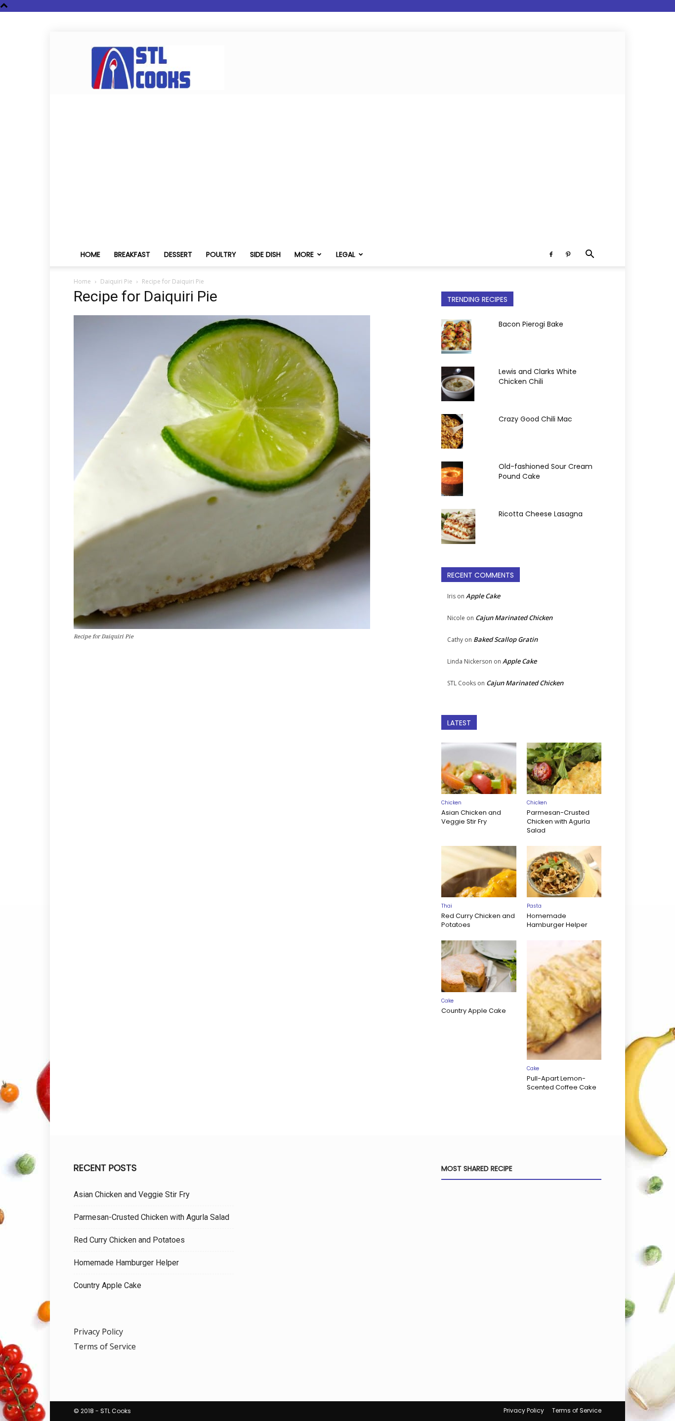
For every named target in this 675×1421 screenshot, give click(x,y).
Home (90, 254)
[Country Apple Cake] (478, 966)
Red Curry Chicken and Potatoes (478, 920)
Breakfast (132, 254)
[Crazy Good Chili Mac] (452, 431)
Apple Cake (483, 595)
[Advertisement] (337, 168)
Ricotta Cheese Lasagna (541, 514)
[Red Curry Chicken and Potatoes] (478, 871)
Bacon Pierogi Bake (531, 324)
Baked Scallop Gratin (505, 639)
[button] (589, 255)
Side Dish (265, 254)
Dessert (178, 254)
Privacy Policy (98, 1331)
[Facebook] (551, 254)
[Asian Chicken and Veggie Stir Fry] (478, 768)
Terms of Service (105, 1346)
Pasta (534, 906)
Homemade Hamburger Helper (557, 920)
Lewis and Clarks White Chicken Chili (538, 376)
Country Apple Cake (473, 1010)
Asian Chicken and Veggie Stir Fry (471, 817)
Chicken (451, 802)
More (304, 254)
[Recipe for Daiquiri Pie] (222, 626)
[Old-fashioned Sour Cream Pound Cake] (452, 478)
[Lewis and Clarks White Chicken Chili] (457, 384)
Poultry (221, 254)
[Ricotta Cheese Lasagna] (458, 526)
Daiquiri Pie (116, 281)
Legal (345, 254)
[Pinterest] (567, 254)
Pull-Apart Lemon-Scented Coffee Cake (561, 1083)
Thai (446, 906)
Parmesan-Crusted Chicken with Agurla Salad (558, 821)
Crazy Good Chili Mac (535, 419)
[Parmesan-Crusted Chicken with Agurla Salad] (564, 768)
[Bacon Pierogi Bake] (456, 336)
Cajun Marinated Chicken (513, 617)
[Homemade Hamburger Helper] (564, 871)
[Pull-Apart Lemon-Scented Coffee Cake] (564, 1000)
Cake (447, 1000)
